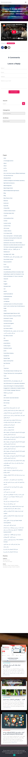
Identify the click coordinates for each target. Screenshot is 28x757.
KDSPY (5, 291)
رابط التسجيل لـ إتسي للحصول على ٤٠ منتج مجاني (13, 479)
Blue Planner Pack (8, 198)
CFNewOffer (6, 208)
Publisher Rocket (8, 348)
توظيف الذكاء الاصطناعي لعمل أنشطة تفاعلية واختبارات (14, 460)
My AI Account (7, 326)
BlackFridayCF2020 (8, 188)
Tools (5, 375)
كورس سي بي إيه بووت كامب (9, 492)
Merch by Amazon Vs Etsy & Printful (12, 315)
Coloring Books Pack (8, 218)
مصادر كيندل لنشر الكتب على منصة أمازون (12, 544)
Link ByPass (6, 301)
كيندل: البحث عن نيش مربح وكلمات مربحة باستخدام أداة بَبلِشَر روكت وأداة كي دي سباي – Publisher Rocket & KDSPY (14, 530)
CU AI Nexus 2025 (8, 233)
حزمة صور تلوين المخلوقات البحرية (10, 467)
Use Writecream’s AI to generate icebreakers (14, 383)
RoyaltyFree (6, 355)
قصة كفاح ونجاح (7, 489)
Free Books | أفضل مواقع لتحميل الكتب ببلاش (13, 256)
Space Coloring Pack (8, 360)
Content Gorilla (7, 223)
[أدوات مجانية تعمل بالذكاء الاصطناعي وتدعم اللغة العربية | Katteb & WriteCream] (14, 720)
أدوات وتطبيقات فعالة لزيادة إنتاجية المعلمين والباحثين (14, 410)
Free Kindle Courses (8, 259)
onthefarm (6, 340)
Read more (7, 674)
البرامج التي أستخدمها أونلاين (9, 424)
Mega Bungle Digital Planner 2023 (12, 313)
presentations (7, 343)
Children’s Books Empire (9, 210)
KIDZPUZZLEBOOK (8, 293)
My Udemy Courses (8, 335)
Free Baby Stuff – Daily (9, 254)
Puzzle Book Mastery (9, 353)
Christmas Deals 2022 (9, 213)
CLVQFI (5, 215)
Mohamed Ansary (8, 321)
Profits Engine (7, 345)
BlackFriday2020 (8, 185)
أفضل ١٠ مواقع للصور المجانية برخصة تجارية (14, 699)
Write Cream (7, 400)
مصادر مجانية (6, 546)
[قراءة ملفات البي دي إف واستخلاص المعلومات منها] (14, 652)
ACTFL (5, 168)
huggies (5, 283)
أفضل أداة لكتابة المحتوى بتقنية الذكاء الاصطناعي (13, 413)
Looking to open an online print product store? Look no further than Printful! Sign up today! (14, 306)
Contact (5, 220)
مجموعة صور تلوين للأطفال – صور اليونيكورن (12, 534)
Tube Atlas (6, 378)
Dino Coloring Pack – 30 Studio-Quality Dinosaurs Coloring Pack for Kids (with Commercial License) (13, 238)
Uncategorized (11, 43)
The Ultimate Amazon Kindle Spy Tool (12, 370)
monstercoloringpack (9, 323)
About (5, 163)
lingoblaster (6, 298)
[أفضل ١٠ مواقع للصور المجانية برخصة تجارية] (14, 687)
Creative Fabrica (7, 230)
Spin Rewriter (7, 363)
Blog (5, 193)
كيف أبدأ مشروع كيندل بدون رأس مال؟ (11, 501)
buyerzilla (6, 205)
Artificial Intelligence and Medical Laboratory (14, 180)
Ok (14, 755)
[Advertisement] (14, 138)
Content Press (7, 225)
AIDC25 (5, 170)
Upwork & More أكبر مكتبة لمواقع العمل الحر (13, 380)
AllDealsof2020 (7, 178)
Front (5, 264)
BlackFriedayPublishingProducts (11, 190)
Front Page (6, 267)
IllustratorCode (7, 286)
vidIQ (5, 395)
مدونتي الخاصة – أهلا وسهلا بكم (9, 537)
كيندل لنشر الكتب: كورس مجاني (10, 525)
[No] (26, 753)
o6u (4, 338)
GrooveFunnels (7, 269)
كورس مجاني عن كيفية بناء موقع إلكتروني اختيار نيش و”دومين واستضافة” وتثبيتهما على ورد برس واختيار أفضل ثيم (14, 496)
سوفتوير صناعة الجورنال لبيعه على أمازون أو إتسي (13, 487)
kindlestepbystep (8, 296)
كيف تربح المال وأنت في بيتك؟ (9, 503)
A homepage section (8, 160)
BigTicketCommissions (9, 183)
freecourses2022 (8, 261)
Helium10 (6, 278)
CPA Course (6, 228)
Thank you (6, 368)
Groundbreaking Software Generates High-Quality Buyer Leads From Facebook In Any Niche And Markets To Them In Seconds (14, 274)
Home (5, 281)
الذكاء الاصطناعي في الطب (9, 427)
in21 (4, 288)
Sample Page (7, 358)
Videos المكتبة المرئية (8, 392)
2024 (5, 158)
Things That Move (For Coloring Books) (13, 373)
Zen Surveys (6, 402)
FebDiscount (7, 251)
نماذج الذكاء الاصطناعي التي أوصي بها (11, 549)
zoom (5, 405)
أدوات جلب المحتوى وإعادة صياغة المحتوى (12, 407)
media (5, 310)
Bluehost (6, 200)
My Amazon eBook (8, 328)
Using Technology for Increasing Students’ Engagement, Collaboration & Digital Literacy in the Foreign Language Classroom (14, 388)
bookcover (6, 203)
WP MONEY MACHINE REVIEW (11, 397)
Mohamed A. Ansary (8, 318)
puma (5, 350)
